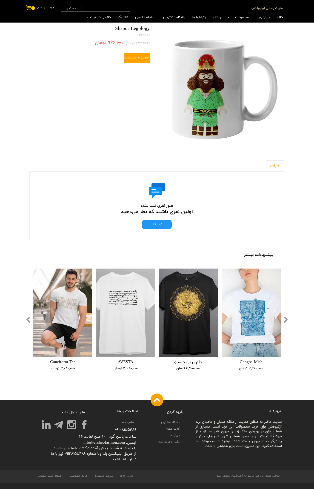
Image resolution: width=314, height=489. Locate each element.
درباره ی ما (263, 17)
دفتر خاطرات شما (169, 442)
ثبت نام (41, 7)
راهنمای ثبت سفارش (50, 476)
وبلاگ (217, 17)
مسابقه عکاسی (145, 17)
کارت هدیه (173, 429)
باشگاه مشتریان (174, 17)
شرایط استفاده (104, 476)
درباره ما (175, 435)
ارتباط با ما (199, 17)
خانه (280, 17)
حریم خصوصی (79, 476)
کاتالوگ (123, 17)
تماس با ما (126, 476)
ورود (51, 7)
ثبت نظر (157, 224)
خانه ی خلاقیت (100, 17)
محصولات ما (240, 17)
